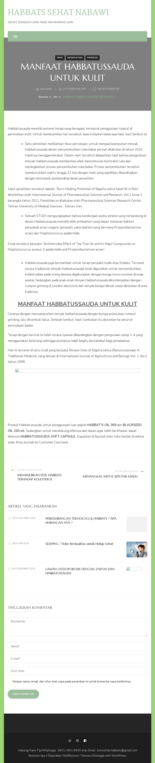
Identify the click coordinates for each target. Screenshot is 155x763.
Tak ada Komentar (108, 89)
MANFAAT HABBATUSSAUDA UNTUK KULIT (77, 304)
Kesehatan (75, 57)
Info (60, 57)
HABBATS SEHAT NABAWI (58, 13)
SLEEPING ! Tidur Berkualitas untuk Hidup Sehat (79, 544)
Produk (92, 57)
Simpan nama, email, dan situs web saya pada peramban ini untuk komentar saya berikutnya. (71, 681)
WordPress (118, 756)
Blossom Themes (79, 756)
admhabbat (46, 89)
